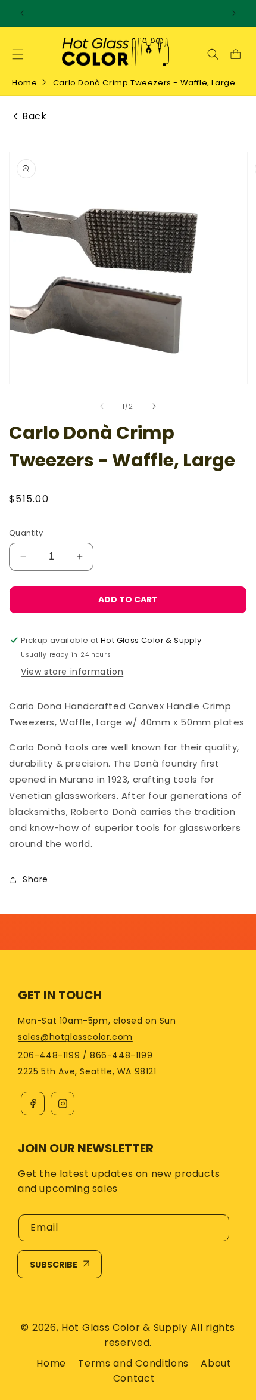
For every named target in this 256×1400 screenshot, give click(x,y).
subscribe (53, 1265)
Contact (134, 1378)
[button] (18, 54)
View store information (72, 672)
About (216, 1363)
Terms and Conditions (133, 1363)
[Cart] (235, 54)
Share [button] (35, 879)
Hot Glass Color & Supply (124, 1327)
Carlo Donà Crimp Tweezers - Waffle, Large (144, 82)
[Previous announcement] (22, 13)
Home (24, 82)
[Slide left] (102, 406)
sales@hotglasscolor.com (75, 1037)
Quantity (26, 533)
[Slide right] (154, 406)
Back (34, 116)
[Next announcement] (234, 13)
